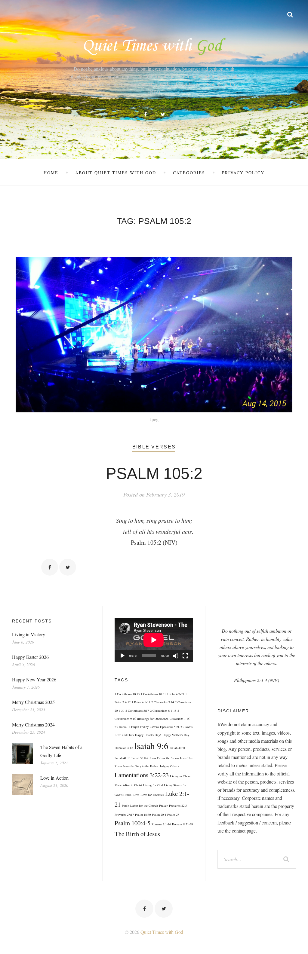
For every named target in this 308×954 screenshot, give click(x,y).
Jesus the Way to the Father (141, 766)
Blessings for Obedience (152, 719)
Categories (189, 173)
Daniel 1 (124, 727)
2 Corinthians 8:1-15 (163, 710)
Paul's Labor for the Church (140, 805)
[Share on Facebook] (49, 567)
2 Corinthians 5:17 (137, 710)
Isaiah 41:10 (122, 758)
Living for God (153, 785)
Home (51, 173)
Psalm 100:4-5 (132, 823)
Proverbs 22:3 (178, 805)
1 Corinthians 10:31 (153, 694)
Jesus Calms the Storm (164, 758)
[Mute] (176, 656)
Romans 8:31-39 (182, 824)
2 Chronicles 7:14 (162, 702)
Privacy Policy (243, 173)
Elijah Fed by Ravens (145, 727)
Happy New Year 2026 (34, 679)
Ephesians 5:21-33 (171, 727)
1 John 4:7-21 (175, 694)
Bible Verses (154, 446)
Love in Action (54, 778)
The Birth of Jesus (137, 834)
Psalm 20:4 (159, 814)
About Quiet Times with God (115, 173)
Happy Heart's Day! (148, 735)
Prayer (163, 805)
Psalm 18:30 (143, 814)
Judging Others (169, 766)
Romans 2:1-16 (161, 824)
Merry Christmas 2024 (33, 724)
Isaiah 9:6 (151, 745)
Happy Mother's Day (175, 735)
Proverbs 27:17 (124, 814)
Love (136, 795)
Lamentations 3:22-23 (142, 775)
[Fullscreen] (185, 656)
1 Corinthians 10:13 (127, 694)
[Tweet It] (67, 567)
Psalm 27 (173, 814)
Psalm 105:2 (154, 473)
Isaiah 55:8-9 (139, 758)
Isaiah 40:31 (177, 748)
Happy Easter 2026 (30, 657)
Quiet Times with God (161, 932)
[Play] (122, 656)
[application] (154, 640)
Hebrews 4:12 (124, 748)
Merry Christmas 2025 (33, 702)
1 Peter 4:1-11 (141, 702)
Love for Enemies (152, 795)
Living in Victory (28, 634)
